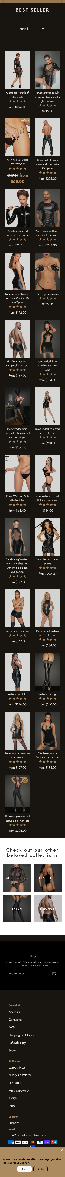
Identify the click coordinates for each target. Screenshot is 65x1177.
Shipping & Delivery (21, 1035)
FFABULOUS (16, 1083)
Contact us (15, 1019)
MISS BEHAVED (19, 1090)
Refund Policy (17, 1042)
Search (13, 1050)
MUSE (12, 1106)
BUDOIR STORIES (20, 1075)
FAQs (12, 1027)
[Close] (62, 1149)
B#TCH (13, 1098)
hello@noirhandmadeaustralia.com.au (28, 1135)
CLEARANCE (17, 1067)
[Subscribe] (53, 973)
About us (14, 1012)
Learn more (29, 1162)
